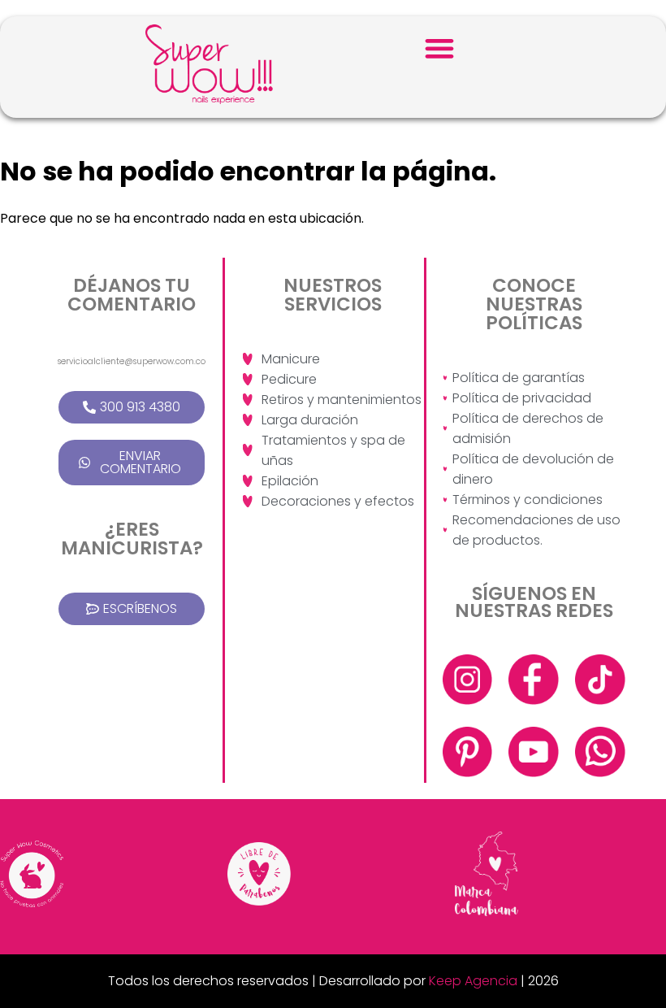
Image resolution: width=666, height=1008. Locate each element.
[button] (440, 47)
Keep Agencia (473, 980)
